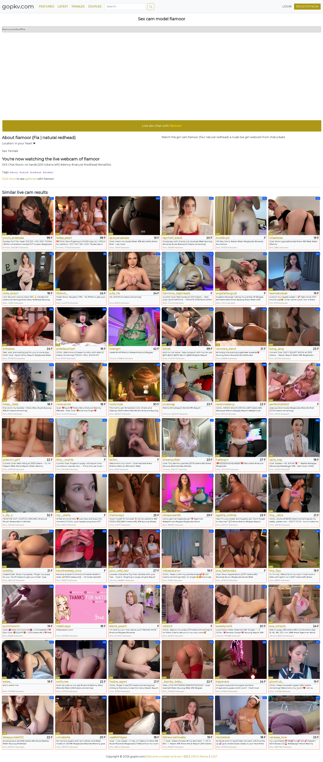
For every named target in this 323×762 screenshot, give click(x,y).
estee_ (7, 681)
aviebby (8, 570)
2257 (214, 756)
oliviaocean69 (172, 515)
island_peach (118, 626)
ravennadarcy (225, 404)
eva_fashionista (226, 570)
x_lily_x (8, 515)
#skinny (14, 172)
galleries (31, 178)
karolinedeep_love (68, 570)
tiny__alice (276, 515)
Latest (63, 6)
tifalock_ (62, 293)
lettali (166, 348)
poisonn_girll (11, 459)
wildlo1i (167, 626)
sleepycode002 (13, 737)
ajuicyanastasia (119, 237)
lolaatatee (276, 237)
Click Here (9, 178)
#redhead (35, 172)
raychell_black (172, 237)
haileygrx (222, 459)
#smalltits (48, 172)
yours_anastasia (13, 237)
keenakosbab (278, 293)
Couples (94, 6)
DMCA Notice (200, 756)
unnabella (63, 737)
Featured (46, 6)
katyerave (222, 681)
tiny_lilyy (275, 570)
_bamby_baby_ (173, 681)
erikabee (9, 348)
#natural (24, 172)
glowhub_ (276, 681)
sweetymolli (224, 626)
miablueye (63, 626)
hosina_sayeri (118, 681)
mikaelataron (172, 570)
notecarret (63, 404)
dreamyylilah (171, 459)
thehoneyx (116, 515)
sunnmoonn (11, 626)
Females (78, 6)
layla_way (275, 459)
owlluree (62, 681)
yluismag (169, 404)
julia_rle (114, 293)
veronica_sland (226, 348)
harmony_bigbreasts (176, 293)
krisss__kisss (10, 404)
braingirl (114, 348)
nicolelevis (223, 737)
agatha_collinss (226, 515)
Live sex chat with (162, 126)
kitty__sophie (65, 459)
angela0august (226, 293)
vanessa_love (278, 737)
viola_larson (11, 293)
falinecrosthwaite (174, 737)
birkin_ (113, 459)
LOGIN (287, 6)
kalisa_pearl (64, 237)
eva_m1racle (277, 626)
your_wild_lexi (119, 570)
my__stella (63, 515)
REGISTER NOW (307, 6)
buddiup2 (223, 237)
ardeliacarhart (65, 348)
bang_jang (276, 348)
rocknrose (116, 404)
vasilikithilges (118, 737)
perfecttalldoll (279, 404)
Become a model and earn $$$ (168, 756)
